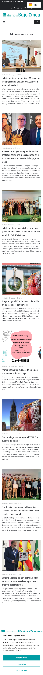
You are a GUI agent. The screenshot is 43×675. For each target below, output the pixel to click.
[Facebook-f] (15, 8)
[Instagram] (21, 8)
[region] (21, 653)
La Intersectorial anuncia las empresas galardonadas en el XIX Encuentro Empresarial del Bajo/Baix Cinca (21, 231)
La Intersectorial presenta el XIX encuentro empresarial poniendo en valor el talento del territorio (21, 81)
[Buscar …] (37, 22)
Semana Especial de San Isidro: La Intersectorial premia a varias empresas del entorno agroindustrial (20, 581)
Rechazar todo (21, 670)
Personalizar (21, 664)
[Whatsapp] (11, 8)
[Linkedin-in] (25, 8)
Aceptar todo (21, 658)
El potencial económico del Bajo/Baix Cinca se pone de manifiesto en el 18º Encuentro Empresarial (21, 510)
